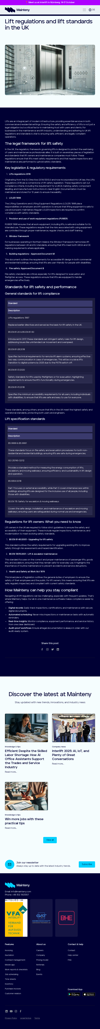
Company (40, 955)
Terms (37, 1018)
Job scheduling (11, 974)
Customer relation (13, 994)
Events (39, 974)
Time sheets (10, 979)
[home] (17, 9)
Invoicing (9, 950)
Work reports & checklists (16, 970)
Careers (39, 950)
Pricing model (42, 960)
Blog (38, 970)
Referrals (40, 965)
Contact (71, 950)
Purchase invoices (13, 989)
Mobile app (10, 965)
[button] (83, 10)
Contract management (15, 960)
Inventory (9, 984)
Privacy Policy (11, 1018)
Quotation (9, 955)
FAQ (69, 960)
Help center (73, 955)
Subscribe (87, 864)
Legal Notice (25, 1018)
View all (50, 840)
